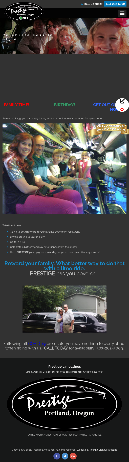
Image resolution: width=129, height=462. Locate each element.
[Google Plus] (73, 456)
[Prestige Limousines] (24, 12)
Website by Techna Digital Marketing (97, 449)
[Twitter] (65, 456)
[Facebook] (56, 456)
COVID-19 (37, 343)
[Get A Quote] (122, 105)
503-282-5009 (115, 4)
